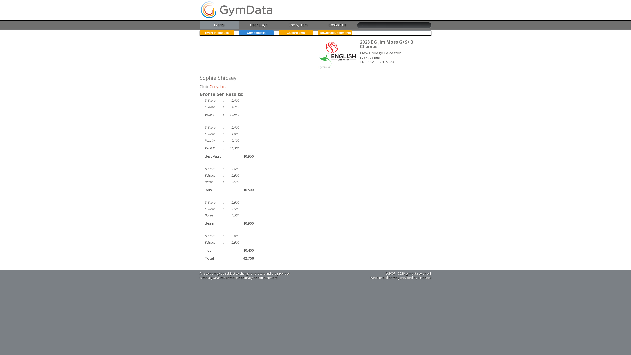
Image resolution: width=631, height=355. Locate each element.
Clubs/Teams (296, 33)
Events (219, 24)
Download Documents (335, 33)
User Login (258, 24)
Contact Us (337, 24)
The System (298, 24)
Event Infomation (217, 33)
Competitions (256, 33)
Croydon (218, 86)
